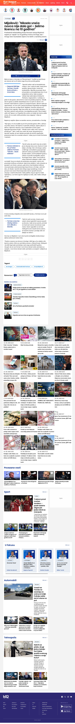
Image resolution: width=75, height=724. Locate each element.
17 (10, 312)
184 (10, 294)
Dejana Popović (28, 570)
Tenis (7, 529)
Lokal (22, 708)
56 (10, 303)
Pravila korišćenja (47, 706)
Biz (4, 706)
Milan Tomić (60, 570)
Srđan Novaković (12, 570)
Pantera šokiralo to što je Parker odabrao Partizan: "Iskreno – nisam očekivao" (13, 149)
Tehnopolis (23, 704)
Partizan (23, 3)
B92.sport (42, 40)
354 (52, 138)
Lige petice (23, 529)
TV (32, 704)
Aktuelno (37, 584)
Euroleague (8, 18)
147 (10, 285)
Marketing (44, 702)
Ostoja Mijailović (38, 266)
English (34, 706)
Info (4, 702)
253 (52, 148)
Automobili (23, 706)
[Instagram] (68, 697)
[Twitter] (65, 697)
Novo (18, 3)
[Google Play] (66, 706)
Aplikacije (44, 710)
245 (52, 158)
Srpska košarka (17, 285)
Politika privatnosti (47, 708)
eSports (22, 702)
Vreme (33, 708)
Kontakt (44, 714)
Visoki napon (24, 622)
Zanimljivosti (38, 622)
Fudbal (36, 496)
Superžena (14, 708)
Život (4, 708)
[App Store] (66, 711)
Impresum (44, 704)
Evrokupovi (60, 560)
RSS (43, 712)
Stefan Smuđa (44, 570)
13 (34, 472)
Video (33, 702)
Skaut (47, 3)
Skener (58, 3)
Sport (4, 704)
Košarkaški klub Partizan (23, 266)
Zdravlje (14, 702)
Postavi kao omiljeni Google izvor (21, 76)
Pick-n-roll (64, 3)
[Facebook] (62, 697)
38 (13, 18)
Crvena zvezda (31, 3)
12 (68, 472)
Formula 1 (10, 560)
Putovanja (14, 704)
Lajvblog (52, 3)
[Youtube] (71, 697)
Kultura (14, 706)
